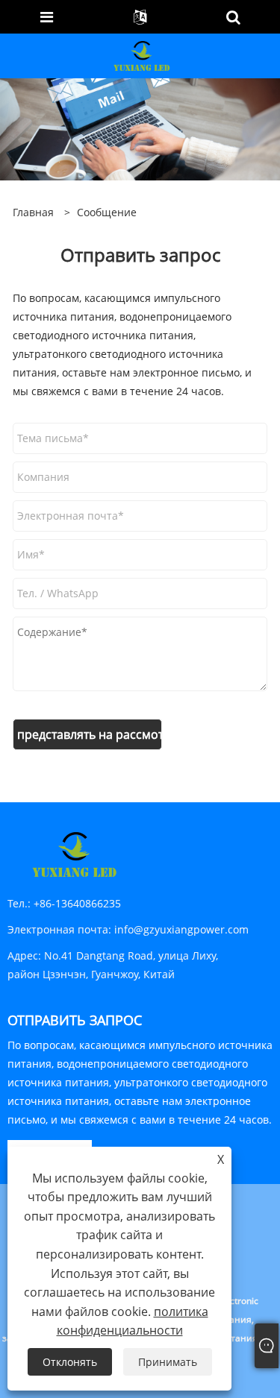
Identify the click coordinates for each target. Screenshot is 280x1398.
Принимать (167, 1362)
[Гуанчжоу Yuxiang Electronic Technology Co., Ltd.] (142, 55)
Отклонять (70, 1362)
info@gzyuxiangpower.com (181, 929)
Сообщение (107, 212)
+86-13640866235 (77, 903)
